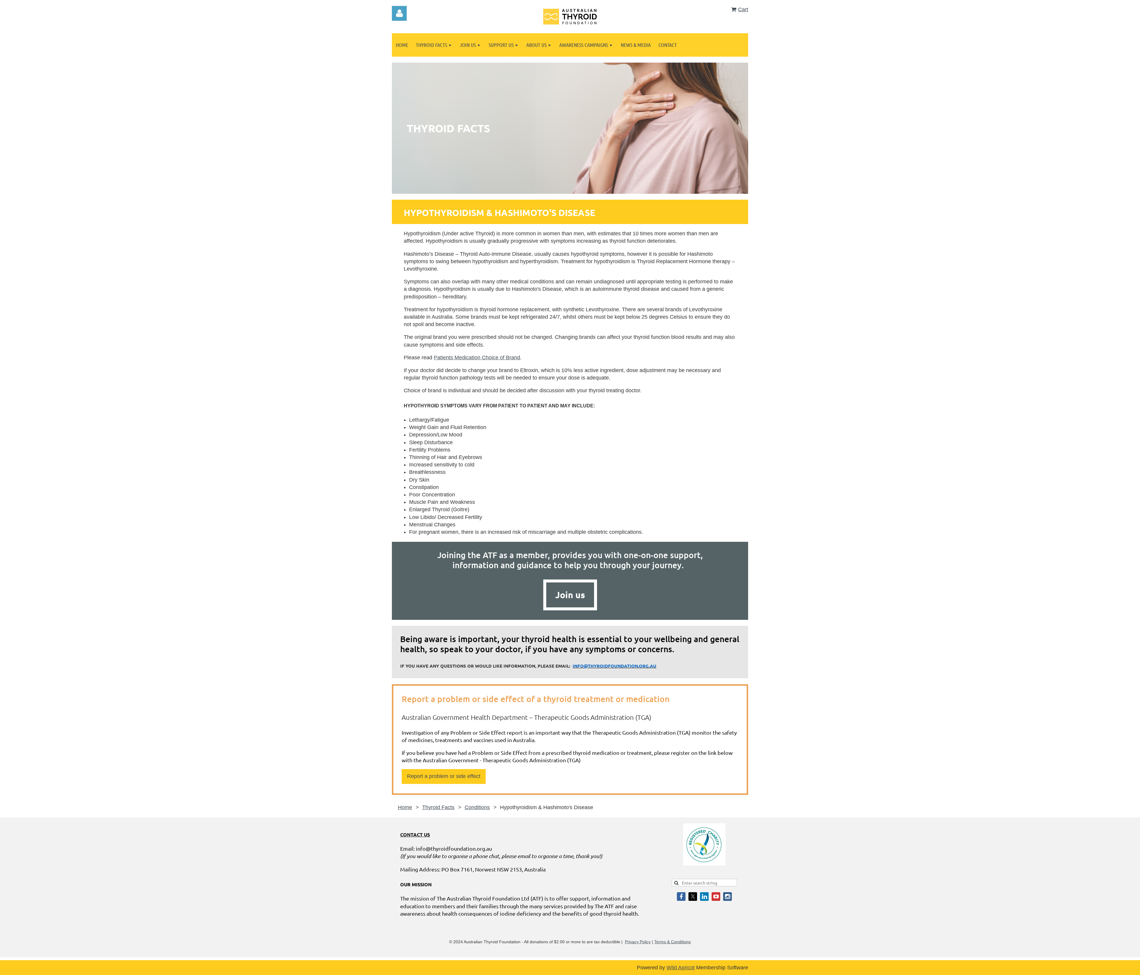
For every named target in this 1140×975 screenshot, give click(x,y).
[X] (692, 896)
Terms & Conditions (672, 941)
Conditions (477, 807)
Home (405, 807)
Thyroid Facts (438, 807)
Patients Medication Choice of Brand (477, 358)
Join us (570, 594)
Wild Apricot (680, 968)
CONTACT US (415, 834)
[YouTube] (716, 896)
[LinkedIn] (704, 896)
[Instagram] (727, 896)
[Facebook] (681, 896)
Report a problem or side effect (443, 776)
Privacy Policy (638, 941)
